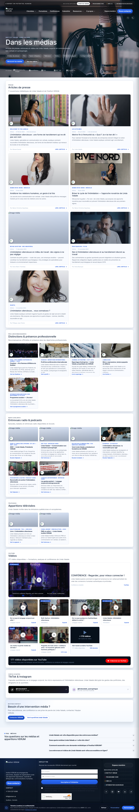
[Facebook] (106, 792)
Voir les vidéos (32, 61)
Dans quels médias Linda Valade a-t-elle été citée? (69, 740)
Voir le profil (44, 374)
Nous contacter (125, 11)
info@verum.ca (11, 796)
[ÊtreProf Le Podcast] (71, 71)
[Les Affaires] (34, 71)
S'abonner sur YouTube (118, 661)
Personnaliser (115, 807)
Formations (43, 11)
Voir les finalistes (15, 374)
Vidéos (57, 56)
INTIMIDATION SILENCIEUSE (124, 3)
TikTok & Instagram (70, 56)
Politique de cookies (31, 809)
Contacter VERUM (16, 717)
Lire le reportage (77, 374)
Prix (24, 56)
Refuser (103, 807)
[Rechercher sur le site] (128, 18)
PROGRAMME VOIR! (98, 3)
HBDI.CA (110, 3)
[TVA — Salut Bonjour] (46, 71)
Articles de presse (13, 56)
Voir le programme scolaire (18, 406)
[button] (39, 580)
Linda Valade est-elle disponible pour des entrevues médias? (73, 735)
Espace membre (110, 11)
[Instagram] (112, 792)
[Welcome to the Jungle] (20, 70)
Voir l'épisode (14, 492)
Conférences (55, 11)
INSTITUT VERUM (84, 3)
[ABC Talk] (59, 71)
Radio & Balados (34, 56)
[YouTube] (119, 792)
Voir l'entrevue (45, 458)
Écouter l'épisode (15, 458)
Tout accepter (128, 807)
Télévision (47, 56)
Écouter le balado (77, 458)
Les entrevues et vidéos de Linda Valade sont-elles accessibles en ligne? (78, 750)
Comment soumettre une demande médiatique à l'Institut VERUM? (75, 745)
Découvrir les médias (14, 61)
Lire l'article (60, 149)
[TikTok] (131, 792)
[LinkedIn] (125, 792)
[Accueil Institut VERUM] (12, 11)
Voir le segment (14, 542)
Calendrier (66, 11)
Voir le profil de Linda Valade (37, 717)
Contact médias (85, 56)
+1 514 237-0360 (12, 791)
